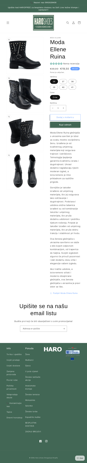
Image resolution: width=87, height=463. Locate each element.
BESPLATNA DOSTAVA (30, 424)
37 (63, 81)
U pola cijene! (31, 371)
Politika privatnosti (12, 387)
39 (54, 87)
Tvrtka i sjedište (14, 354)
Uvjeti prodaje (13, 360)
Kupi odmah (65, 125)
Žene (27, 354)
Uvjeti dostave (13, 365)
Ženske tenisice (32, 394)
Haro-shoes (39, 458)
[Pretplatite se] (64, 329)
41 (72, 87)
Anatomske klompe (30, 387)
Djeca (27, 365)
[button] (8, 23)
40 (63, 87)
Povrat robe (12, 380)
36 (54, 81)
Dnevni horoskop (14, 417)
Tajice (9, 412)
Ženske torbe (31, 411)
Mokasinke (30, 400)
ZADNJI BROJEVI (33, 431)
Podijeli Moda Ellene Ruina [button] (65, 293)
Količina (53, 103)
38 (72, 81)
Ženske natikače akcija (32, 378)
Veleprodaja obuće (12, 396)
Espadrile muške (32, 417)
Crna (55, 97)
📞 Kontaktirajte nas (14, 404)
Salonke (29, 406)
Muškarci (29, 360)
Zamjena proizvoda (11, 373)
